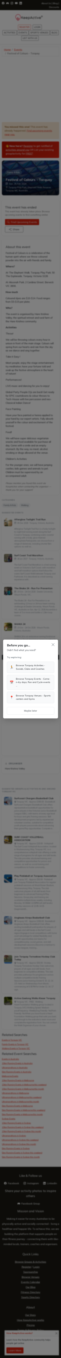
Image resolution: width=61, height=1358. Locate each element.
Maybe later (30, 710)
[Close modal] (53, 644)
